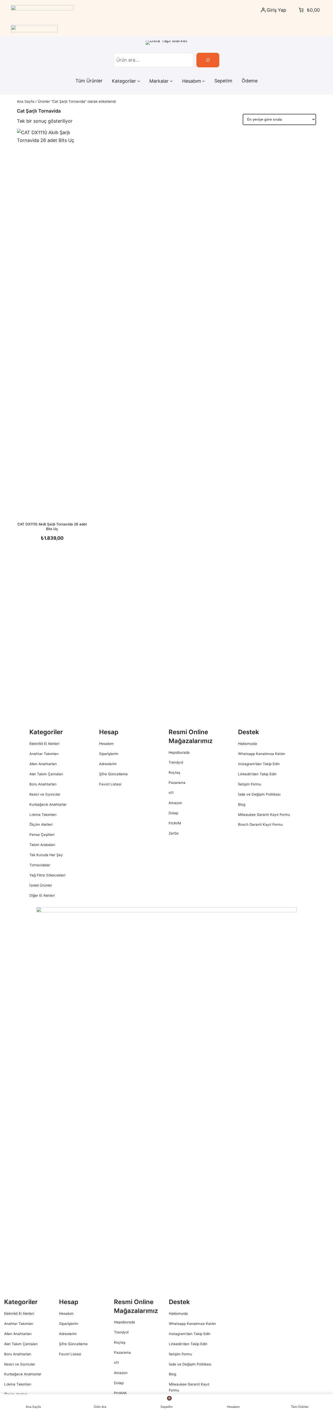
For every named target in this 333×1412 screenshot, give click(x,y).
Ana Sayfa (25, 101)
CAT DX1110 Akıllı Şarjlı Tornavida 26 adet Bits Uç (52, 526)
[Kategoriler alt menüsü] (138, 81)
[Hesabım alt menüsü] (203, 81)
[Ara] (207, 60)
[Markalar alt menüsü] (171, 81)
